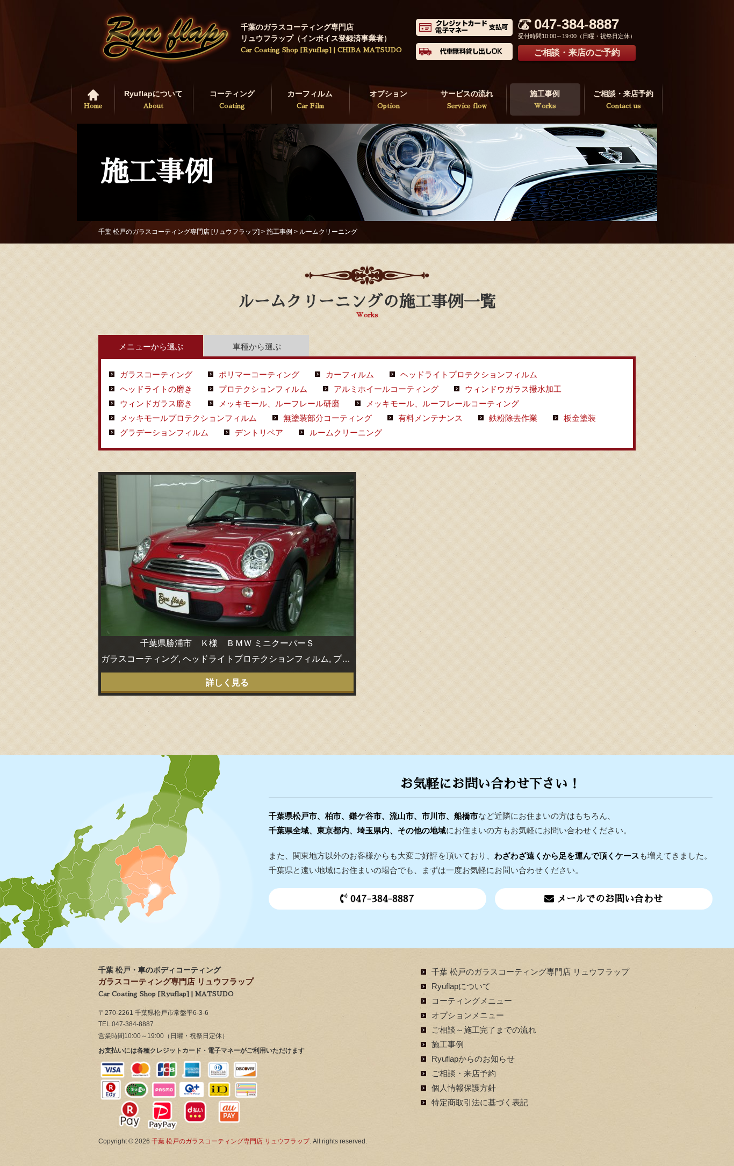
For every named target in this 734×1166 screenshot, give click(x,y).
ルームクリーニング (346, 432)
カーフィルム (310, 99)
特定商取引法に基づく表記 (479, 1102)
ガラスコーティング (156, 374)
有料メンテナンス (430, 418)
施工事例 (545, 99)
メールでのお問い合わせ (608, 899)
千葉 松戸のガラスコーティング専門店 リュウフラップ (530, 971)
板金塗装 (580, 418)
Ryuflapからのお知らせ (473, 1058)
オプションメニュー (467, 1015)
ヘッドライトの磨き (156, 389)
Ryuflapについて (153, 99)
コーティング (232, 99)
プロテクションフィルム (263, 389)
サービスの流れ (467, 99)
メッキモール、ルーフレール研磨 (279, 403)
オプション (388, 99)
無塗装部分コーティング (327, 418)
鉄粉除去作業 (513, 418)
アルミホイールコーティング (386, 389)
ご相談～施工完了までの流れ (483, 1029)
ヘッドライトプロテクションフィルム (468, 374)
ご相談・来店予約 (623, 99)
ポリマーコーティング (259, 374)
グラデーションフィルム (164, 432)
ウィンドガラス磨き (156, 403)
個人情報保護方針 (463, 1087)
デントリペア (259, 432)
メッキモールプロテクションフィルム (188, 418)
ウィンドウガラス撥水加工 (513, 389)
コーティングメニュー (471, 1000)
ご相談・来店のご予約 (577, 52)
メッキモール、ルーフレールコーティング (442, 403)
